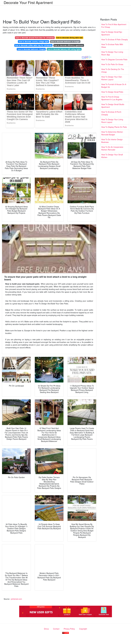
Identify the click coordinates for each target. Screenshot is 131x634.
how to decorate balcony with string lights (64, 49)
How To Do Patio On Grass (112, 64)
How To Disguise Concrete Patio (114, 59)
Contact (56, 628)
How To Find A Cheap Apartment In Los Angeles (111, 98)
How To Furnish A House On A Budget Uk (113, 85)
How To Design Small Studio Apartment (112, 105)
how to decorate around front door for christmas (35, 37)
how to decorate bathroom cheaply (31, 49)
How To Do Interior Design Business (112, 140)
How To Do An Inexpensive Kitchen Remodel (112, 148)
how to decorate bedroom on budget (65, 41)
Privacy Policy (69, 628)
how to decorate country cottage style (33, 41)
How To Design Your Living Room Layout (112, 120)
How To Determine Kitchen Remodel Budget (112, 133)
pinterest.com (16, 599)
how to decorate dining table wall (69, 37)
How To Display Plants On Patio (114, 127)
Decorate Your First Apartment (28, 2)
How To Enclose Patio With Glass (112, 45)
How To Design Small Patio (112, 92)
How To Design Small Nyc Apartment (111, 33)
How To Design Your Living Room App (112, 53)
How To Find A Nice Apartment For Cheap (113, 25)
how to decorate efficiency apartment (68, 45)
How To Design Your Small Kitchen (112, 155)
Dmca (46, 628)
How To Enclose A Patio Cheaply (114, 39)
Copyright (83, 628)
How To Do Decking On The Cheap (112, 70)
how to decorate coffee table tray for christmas (33, 45)
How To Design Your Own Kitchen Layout (111, 78)
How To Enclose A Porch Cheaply (111, 113)
